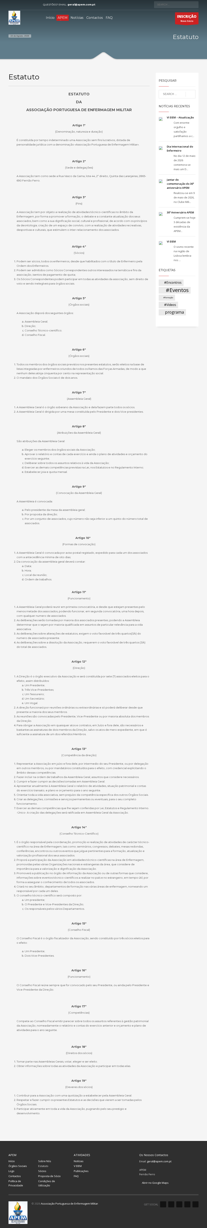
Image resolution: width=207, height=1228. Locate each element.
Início (11, 1161)
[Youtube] (24, 5)
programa (174, 312)
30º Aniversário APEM (180, 212)
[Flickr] (30, 5)
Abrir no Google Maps (155, 1183)
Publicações (81, 1171)
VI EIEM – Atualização (180, 117)
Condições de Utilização (46, 1183)
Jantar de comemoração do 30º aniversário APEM (180, 184)
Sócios (42, 1171)
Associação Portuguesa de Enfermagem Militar (69, 1203)
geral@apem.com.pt (81, 4)
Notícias (78, 1161)
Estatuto (43, 1166)
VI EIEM (171, 241)
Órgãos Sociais (17, 1166)
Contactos (14, 1176)
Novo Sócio (186, 18)
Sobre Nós (44, 1161)
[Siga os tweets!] (171, 1204)
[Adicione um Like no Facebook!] (163, 1204)
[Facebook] (11, 5)
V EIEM (78, 1166)
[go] (194, 4)
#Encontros (173, 282)
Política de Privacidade (15, 1183)
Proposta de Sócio (49, 1176)
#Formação (168, 297)
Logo (11, 1171)
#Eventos (177, 290)
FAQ (76, 1176)
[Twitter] (18, 5)
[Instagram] (36, 5)
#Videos (170, 305)
